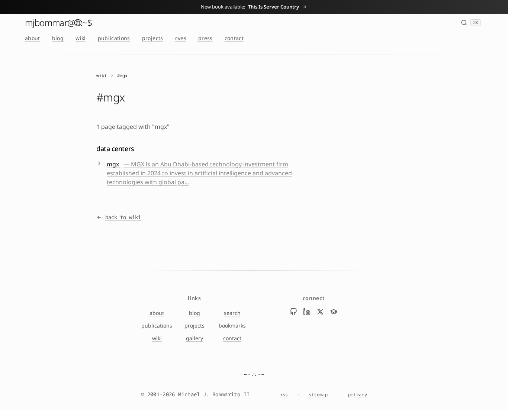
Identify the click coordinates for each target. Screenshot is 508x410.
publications (114, 38)
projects (152, 38)
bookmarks (232, 325)
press (205, 38)
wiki (80, 38)
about (32, 38)
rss (284, 395)
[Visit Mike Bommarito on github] (293, 311)
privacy (357, 395)
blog (58, 38)
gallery (194, 338)
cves (180, 38)
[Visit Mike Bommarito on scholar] (333, 311)
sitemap (318, 395)
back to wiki (123, 217)
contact (234, 38)
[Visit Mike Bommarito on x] (320, 311)
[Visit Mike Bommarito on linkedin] (307, 311)
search (232, 312)
